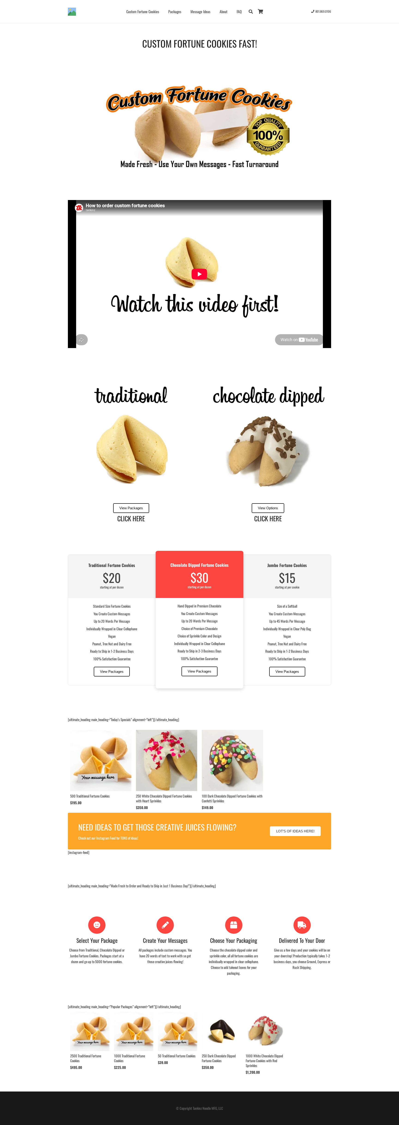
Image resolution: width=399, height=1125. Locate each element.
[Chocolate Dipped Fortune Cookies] (268, 449)
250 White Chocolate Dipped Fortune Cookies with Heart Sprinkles (164, 798)
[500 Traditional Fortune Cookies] (100, 732)
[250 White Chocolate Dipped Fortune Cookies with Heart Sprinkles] (166, 732)
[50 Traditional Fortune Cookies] (177, 1014)
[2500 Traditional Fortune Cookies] (89, 1014)
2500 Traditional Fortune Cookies (85, 1058)
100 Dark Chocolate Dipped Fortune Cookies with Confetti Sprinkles (232, 798)
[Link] (72, 12)
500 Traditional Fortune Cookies (90, 795)
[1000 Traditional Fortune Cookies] (133, 1014)
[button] (251, 11)
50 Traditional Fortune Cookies (177, 1055)
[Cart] (260, 11)
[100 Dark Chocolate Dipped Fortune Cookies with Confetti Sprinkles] (232, 732)
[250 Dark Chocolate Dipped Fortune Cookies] (221, 1014)
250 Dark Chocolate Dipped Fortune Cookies (219, 1058)
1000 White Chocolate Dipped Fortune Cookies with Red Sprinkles (264, 1060)
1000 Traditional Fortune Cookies (129, 1058)
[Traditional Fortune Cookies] (131, 449)
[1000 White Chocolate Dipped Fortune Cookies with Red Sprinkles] (265, 1014)
